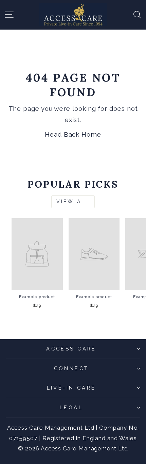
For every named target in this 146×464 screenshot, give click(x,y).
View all (73, 201)
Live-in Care (71, 388)
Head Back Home (73, 134)
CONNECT (71, 368)
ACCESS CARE (71, 348)
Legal (71, 407)
